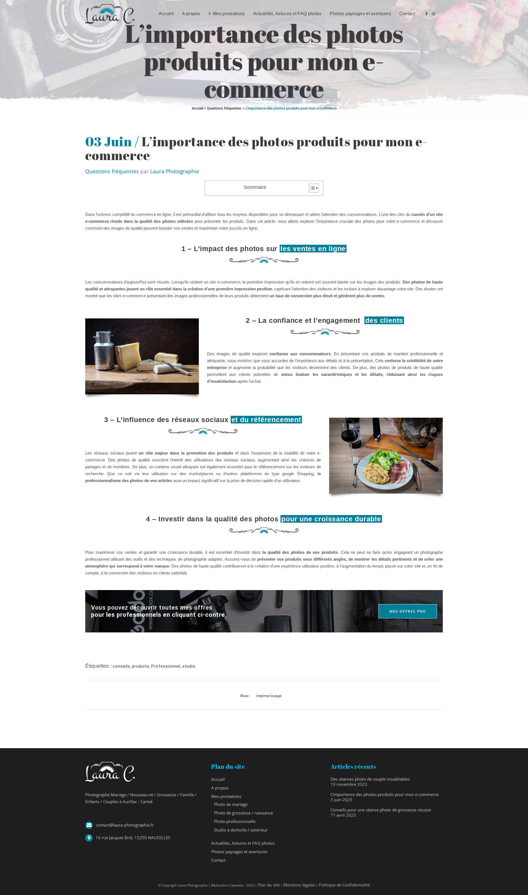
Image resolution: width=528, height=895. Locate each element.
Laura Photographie (174, 171)
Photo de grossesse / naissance (243, 813)
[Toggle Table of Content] (311, 188)
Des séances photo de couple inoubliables (370, 779)
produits (140, 666)
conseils (121, 666)
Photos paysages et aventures (239, 851)
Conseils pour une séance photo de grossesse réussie (381, 810)
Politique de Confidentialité (344, 885)
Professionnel (165, 666)
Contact (218, 860)
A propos (220, 788)
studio (189, 666)
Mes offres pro (407, 611)
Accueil (197, 108)
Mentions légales (299, 885)
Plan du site (269, 885)
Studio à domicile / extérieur (241, 830)
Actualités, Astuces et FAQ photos (243, 843)
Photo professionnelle (234, 821)
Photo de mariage (231, 804)
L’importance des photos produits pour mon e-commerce (385, 794)
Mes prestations (226, 796)
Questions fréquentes (224, 108)
